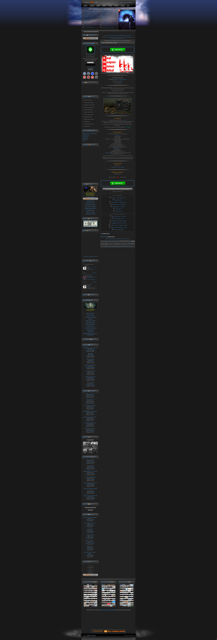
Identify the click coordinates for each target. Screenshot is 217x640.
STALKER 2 (115, 246)
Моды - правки (120, 81)
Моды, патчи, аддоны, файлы (109, 37)
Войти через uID (90, 62)
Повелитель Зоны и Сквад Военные (118, 204)
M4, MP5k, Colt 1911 (118, 200)
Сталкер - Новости (108, 35)
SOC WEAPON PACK (90, 399)
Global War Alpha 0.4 (88, 275)
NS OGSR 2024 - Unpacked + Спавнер (118, 220)
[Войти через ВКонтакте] (86, 65)
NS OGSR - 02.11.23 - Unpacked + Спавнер (118, 225)
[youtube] (84, 78)
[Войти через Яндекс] (90, 65)
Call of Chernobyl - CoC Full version (90, 428)
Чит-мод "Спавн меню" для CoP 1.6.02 (90, 417)
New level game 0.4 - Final (90, 534)
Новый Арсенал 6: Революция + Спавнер (118, 227)
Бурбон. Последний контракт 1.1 (106, 13)
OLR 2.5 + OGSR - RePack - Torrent (89, 27)
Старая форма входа (90, 67)
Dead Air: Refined (86, 25)
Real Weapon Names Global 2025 (122, 246)
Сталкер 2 (131, 246)
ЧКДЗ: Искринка (104, 11)
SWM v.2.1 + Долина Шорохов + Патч (118, 197)
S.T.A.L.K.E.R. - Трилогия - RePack (90, 422)
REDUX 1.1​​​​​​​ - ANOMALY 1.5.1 (90, 540)
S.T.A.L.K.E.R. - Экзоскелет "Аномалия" (90, 517)
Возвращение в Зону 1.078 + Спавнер (118, 223)
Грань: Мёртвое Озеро (87, 13)
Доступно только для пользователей (89, 279)
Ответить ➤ (94, 272)
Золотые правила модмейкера (90, 317)
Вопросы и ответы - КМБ (90, 320)
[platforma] (96, 78)
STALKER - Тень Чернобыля (90, 350)
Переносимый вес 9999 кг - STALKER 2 (89, 265)
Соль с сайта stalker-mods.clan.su (90, 523)
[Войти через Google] (92, 65)
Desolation (107, 152)
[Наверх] (133, 638)
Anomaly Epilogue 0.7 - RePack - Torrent (89, 20)
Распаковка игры (90, 331)
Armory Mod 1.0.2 (118, 208)
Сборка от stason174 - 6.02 (90, 393)
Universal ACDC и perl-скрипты (90, 328)
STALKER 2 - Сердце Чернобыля (120, 79)
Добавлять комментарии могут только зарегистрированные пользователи (117, 238)
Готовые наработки (90, 329)
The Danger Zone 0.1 (119, 211)
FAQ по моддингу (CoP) (90, 322)
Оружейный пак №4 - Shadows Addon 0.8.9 (90, 11)
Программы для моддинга (90, 324)
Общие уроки (90, 318)
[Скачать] (117, 52)
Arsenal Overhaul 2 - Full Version (118, 206)
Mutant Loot (117, 135)
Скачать (112, 167)
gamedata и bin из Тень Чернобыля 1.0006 (90, 495)
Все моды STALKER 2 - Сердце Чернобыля (122, 37)
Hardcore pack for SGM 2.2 (118, 229)
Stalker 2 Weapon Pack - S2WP (88, 16)
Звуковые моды (85, 138)
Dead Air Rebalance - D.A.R (118, 218)
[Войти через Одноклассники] (94, 65)
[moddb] (88, 78)
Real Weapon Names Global (118, 38)
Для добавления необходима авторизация (90, 256)
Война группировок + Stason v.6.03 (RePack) (90, 411)
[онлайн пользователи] (90, 564)
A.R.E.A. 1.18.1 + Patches (87, 18)
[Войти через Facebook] (88, 65)
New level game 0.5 (90, 529)
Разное (84, 140)
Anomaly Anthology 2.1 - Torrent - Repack (107, 27)
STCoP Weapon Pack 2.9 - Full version (118, 216)
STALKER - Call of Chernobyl (90, 384)
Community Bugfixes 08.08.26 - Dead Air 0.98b (108, 18)
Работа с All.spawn (90, 326)
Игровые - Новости (116, 35)
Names (128, 246)
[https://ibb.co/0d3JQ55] (117, 113)
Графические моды (86, 135)
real (103, 246)
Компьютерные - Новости (125, 35)
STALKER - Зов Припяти (90, 361)
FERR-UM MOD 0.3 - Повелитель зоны (118, 202)
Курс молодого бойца (90, 313)
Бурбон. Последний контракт (106, 16)
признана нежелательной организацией (107, 609)
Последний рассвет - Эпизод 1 (106, 25)
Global (105, 246)
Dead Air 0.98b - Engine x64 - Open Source (108, 20)
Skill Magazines (116, 148)
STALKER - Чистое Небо (90, 373)
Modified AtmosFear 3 (90, 546)
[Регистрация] (118, 190)
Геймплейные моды (86, 134)
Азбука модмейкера (90, 315)
